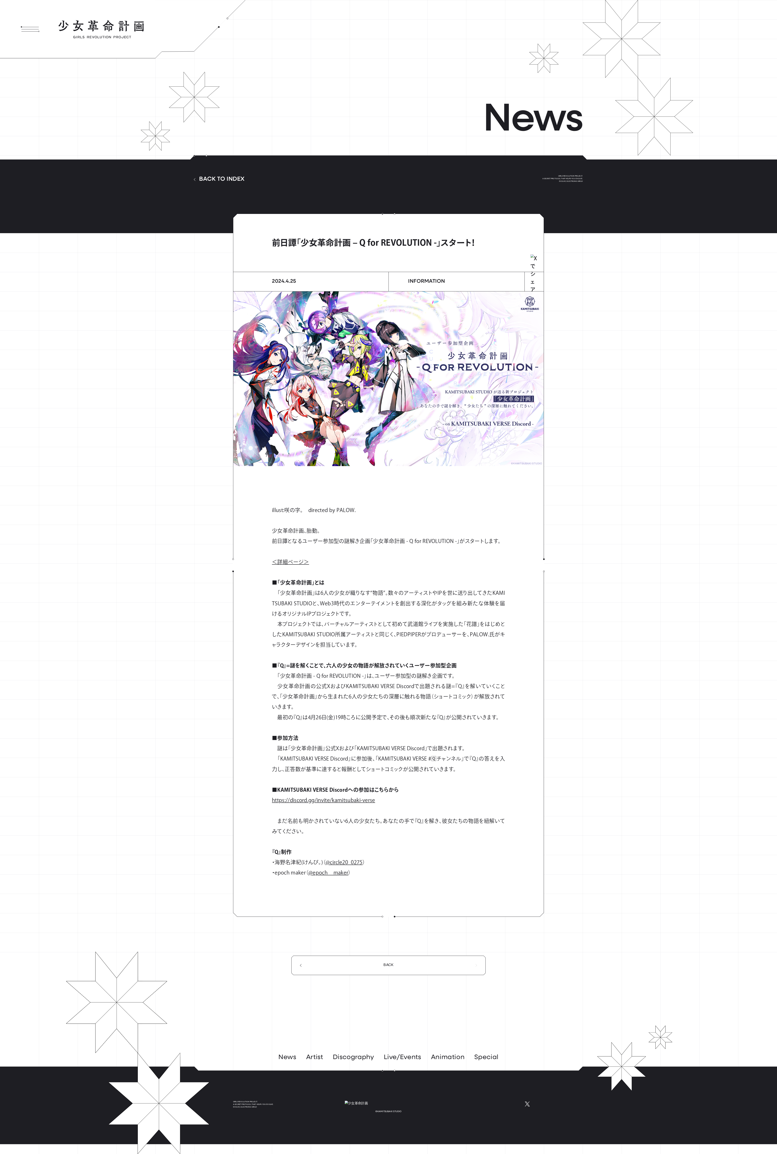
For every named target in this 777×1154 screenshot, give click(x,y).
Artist (314, 1057)
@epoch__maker (328, 872)
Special (486, 1057)
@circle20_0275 (344, 862)
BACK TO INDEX (222, 179)
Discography (353, 1057)
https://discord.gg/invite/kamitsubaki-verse (323, 800)
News (287, 1057)
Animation (448, 1057)
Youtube (540, 1104)
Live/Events (402, 1057)
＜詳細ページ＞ (290, 561)
